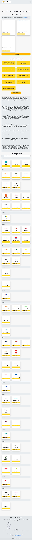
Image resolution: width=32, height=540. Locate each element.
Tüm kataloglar (16, 54)
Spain (3, 530)
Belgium (28, 530)
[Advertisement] (17, 8)
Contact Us (9, 528)
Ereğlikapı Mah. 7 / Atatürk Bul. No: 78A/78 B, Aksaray (9, 82)
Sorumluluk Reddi (25, 17)
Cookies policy (9, 525)
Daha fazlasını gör (16, 92)
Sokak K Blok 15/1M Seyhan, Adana (23, 69)
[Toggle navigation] (29, 2)
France (26, 530)
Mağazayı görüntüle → (6, 177)
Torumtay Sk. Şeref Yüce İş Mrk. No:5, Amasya (23, 82)
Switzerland (8, 530)
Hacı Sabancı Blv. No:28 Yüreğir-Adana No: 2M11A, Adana (9, 69)
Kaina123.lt (16, 535)
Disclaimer (9, 527)
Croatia (6, 530)
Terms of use (9, 526)
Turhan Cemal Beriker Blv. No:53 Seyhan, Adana (23, 76)
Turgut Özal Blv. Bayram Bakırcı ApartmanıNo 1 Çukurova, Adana (9, 76)
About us (9, 523)
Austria (21, 530)
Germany (15, 530)
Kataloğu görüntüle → (6, 50)
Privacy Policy (9, 524)
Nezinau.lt (19, 535)
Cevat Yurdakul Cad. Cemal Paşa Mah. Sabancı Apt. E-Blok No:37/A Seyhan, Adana (9, 63)
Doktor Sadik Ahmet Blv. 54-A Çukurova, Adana (23, 63)
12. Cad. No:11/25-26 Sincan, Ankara (9, 88)
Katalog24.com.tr (17, 538)
